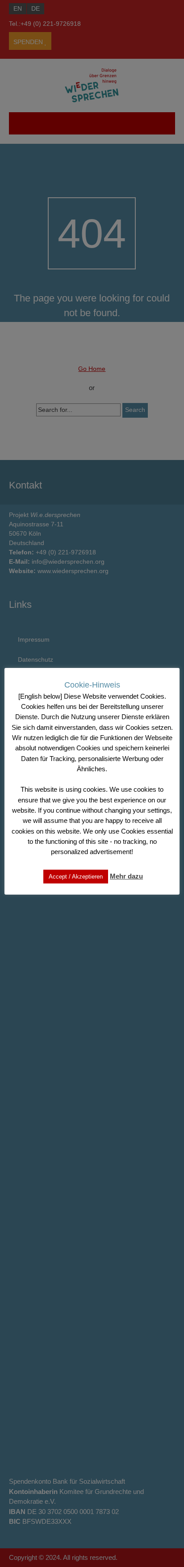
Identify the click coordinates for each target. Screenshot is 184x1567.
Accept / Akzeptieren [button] (76, 876)
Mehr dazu (126, 876)
